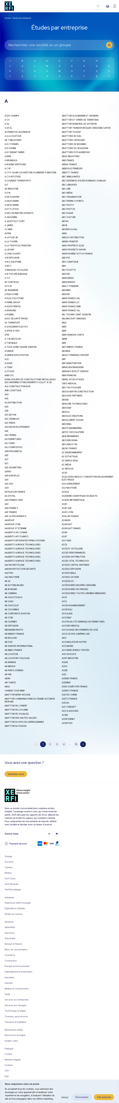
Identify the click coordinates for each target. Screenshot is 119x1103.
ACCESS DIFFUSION (71, 569)
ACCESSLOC (68, 581)
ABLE (64, 322)
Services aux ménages (16, 1005)
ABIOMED (66, 290)
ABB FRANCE (68, 160)
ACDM (65, 662)
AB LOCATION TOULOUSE (17, 658)
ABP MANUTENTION (71, 363)
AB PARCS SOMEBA (14, 670)
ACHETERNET (68, 719)
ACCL (64, 601)
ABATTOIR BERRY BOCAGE (17, 694)
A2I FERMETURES (13, 439)
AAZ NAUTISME (12, 577)
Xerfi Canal (10, 878)
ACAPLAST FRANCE (71, 528)
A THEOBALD (11, 343)
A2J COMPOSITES (13, 447)
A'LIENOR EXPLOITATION (16, 355)
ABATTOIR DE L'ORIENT (16, 705)
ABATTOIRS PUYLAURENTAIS (76, 152)
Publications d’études (15, 908)
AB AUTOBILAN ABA (14, 585)
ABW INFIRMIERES (70, 436)
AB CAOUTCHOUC (13, 597)
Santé (7, 994)
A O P (7, 278)
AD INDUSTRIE (11, 188)
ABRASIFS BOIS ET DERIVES (75, 371)
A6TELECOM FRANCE (15, 492)
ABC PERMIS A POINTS (73, 201)
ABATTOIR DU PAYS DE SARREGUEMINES (24, 722)
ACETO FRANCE (69, 698)
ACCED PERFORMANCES (73, 552)
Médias (8, 873)
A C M (7, 168)
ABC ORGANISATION (71, 197)
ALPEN (8, 233)
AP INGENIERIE (11, 290)
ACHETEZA (67, 723)
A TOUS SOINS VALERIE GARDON (20, 347)
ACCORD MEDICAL (71, 625)
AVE (6, 398)
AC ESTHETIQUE (70, 456)
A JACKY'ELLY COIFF (15, 221)
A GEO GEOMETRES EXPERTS (19, 213)
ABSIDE (65, 399)
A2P (6, 455)
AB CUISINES (11, 621)
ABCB (64, 225)
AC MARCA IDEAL (70, 460)
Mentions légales (13, 1059)
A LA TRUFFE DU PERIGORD (18, 245)
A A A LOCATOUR (13, 136)
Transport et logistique (15, 1022)
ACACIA (65, 492)
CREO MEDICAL (69, 383)
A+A (7, 359)
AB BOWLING (11, 589)
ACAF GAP (67, 508)
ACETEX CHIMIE (69, 694)
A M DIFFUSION (12, 257)
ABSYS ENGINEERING (72, 428)
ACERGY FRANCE (70, 690)
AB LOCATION (11, 654)
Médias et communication (16, 988)
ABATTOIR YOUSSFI (71, 132)
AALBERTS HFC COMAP (16, 532)
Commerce (10, 955)
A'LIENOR (9, 351)
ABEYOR (66, 257)
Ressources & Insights (15, 1035)
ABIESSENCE (68, 278)
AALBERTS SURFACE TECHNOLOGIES (22, 544)
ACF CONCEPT (69, 707)
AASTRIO (9, 573)
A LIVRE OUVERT (13, 253)
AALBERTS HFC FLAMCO (16, 536)
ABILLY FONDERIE (70, 286)
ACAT (64, 536)
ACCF (64, 597)
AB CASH (9, 601)
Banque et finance (13, 944)
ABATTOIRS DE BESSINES (74, 144)
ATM (7, 335)
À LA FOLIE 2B (11, 237)
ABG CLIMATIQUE (70, 262)
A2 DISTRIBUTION (13, 402)
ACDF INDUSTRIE (70, 658)
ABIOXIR (66, 294)
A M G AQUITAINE (13, 262)
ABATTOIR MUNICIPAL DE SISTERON (79, 124)
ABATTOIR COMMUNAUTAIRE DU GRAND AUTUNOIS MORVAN (30, 700)
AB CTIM (9, 617)
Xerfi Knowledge (13, 889)
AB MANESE (10, 662)
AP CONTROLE (12, 282)
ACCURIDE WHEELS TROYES (75, 650)
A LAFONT (10, 249)
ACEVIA (65, 703)
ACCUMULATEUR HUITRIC (74, 642)
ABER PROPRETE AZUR (73, 245)
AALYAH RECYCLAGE (14, 565)
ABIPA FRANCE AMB (71, 306)
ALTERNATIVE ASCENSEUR (17, 132)
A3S (6, 479)
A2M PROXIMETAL (13, 451)
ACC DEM (66, 540)
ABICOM (66, 274)
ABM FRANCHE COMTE (73, 335)
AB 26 (7, 581)
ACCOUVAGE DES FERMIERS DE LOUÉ (80, 630)
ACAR (64, 532)
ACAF (64, 504)
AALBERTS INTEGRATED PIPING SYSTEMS (25, 540)
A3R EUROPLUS (12, 475)
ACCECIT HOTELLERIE (72, 548)
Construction (11, 960)
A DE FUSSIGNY (12, 197)
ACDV (64, 666)
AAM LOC (9, 375)
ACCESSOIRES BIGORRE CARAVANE (79, 585)
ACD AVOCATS (69, 654)
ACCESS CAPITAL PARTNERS (76, 565)
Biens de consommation (16, 949)
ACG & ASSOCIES (70, 711)
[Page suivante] (83, 744)
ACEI (64, 674)
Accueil (8, 18)
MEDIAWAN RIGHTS (14, 630)
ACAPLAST (67, 524)
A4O (7, 488)
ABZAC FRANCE (69, 448)
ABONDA (66, 351)
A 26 (7, 124)
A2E (6, 431)
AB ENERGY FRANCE (14, 634)
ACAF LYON (67, 512)
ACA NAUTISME (69, 488)
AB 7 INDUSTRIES (13, 140)
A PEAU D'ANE (11, 294)
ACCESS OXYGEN (70, 577)
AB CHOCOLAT (12, 605)
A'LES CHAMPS (12, 115)
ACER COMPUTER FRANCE (75, 686)
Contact (8, 1054)
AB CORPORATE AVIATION (17, 613)
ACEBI (64, 670)
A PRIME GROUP (12, 302)
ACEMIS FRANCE (70, 678)
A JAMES (9, 225)
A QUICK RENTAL (13, 306)
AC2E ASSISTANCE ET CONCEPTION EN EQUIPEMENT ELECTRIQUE (88, 478)
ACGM (65, 715)
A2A (6, 406)
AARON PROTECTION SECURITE (20, 569)
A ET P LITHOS (12, 209)
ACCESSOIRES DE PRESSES (75, 589)
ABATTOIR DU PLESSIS (16, 726)
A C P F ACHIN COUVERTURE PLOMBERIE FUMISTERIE (30, 172)
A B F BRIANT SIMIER (14, 152)
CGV (7, 1070)
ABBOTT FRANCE (70, 172)
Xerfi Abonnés (11, 884)
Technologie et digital (15, 1011)
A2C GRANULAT (12, 419)
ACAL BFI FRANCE (70, 516)
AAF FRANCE (11, 512)
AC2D (64, 472)
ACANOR (66, 520)
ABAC (7, 686)
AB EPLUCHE (11, 638)
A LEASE (8, 363)
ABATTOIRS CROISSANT (73, 140)
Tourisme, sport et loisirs (16, 1016)
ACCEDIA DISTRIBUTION (73, 556)
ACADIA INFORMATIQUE (73, 500)
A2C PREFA (10, 423)
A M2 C (8, 266)
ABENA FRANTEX (70, 241)
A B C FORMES (12, 144)
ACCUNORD (67, 646)
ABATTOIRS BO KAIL (71, 136)
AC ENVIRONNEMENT (72, 452)
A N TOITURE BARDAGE (16, 274)
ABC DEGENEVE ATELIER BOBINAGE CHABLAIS (84, 180)
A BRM (8, 156)
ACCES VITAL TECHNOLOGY (75, 561)
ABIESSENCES (68, 282)
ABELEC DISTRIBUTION (73, 237)
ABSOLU (66, 412)
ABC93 (65, 221)
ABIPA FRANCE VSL (71, 310)
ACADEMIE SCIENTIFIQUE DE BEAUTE (80, 496)
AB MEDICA (10, 666)
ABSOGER (66, 408)
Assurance (10, 933)
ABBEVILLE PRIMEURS (72, 168)
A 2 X (7, 120)
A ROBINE (9, 314)
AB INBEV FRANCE (13, 650)
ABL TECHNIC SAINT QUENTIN (76, 314)
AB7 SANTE (10, 682)
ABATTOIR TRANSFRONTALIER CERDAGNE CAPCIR (86, 128)
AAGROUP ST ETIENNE (16, 528)
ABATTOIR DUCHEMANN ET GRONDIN (80, 115)
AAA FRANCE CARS (14, 500)
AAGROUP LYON (12, 524)
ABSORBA (66, 424)
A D (6, 184)
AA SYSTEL (10, 496)
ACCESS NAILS (69, 573)
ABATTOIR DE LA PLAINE (16, 709)
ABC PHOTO (68, 205)
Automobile (10, 938)
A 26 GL (8, 128)
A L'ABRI (8, 229)
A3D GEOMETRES (13, 467)
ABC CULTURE (69, 217)
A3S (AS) (9, 483)
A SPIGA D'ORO (12, 330)
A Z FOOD (9, 371)
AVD (7, 394)
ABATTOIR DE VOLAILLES (17, 714)
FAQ (7, 1076)
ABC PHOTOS (68, 209)
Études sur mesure (13, 914)
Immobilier (9, 977)
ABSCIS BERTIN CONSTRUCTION (78, 391)
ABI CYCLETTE (69, 270)
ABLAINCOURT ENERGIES (74, 318)
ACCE (64, 544)
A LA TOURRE (11, 241)
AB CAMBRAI (11, 593)
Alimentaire (10, 927)
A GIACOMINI (11, 217)
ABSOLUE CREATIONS (72, 416)
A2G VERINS (10, 435)
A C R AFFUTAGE (13, 176)
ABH (64, 266)
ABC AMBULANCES (71, 176)
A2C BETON (10, 414)
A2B (6, 410)
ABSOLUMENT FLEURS (73, 420)
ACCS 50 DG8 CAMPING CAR (76, 634)
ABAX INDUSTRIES (71, 156)
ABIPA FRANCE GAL (71, 298)
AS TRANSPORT (12, 322)
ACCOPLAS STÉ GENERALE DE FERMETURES (83, 621)
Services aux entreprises (16, 999)
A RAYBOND (10, 310)
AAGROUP (9, 520)
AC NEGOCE (67, 468)
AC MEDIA (66, 464)
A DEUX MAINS (12, 201)
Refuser (65, 1097)
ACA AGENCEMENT (71, 483)
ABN (64, 343)
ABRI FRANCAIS (69, 375)
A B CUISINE (10, 148)
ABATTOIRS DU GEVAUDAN (75, 148)
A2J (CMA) (10, 443)
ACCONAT (67, 617)
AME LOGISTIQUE (13, 390)
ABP (64, 359)
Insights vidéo (11, 1041)
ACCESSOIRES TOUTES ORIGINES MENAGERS (84, 593)
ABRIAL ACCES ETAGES (73, 379)
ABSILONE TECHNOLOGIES (75, 403)
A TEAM (8, 367)
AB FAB (8, 674)
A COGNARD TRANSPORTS (18, 180)
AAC (7, 504)
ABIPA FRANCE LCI (70, 302)
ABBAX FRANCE (69, 164)
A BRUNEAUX (11, 160)
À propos (9, 861)
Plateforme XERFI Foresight (16, 903)
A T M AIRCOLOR (13, 339)
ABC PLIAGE (67, 213)
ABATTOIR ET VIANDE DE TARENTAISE (80, 120)
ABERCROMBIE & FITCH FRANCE (77, 253)
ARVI (64, 638)
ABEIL (64, 233)
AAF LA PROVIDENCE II (15, 516)
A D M (7, 193)
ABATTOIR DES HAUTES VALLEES (21, 718)
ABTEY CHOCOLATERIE (73, 432)
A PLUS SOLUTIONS (14, 298)
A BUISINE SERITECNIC (15, 164)
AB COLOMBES (12, 609)
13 (76, 744)
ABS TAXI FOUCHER (71, 387)
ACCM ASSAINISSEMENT (73, 605)
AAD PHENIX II (11, 508)
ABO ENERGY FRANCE (72, 347)
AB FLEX (9, 642)
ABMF (64, 339)
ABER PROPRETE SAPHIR (74, 249)
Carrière (8, 867)
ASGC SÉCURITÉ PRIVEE (16, 318)
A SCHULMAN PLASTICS (16, 326)
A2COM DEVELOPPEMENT (17, 427)
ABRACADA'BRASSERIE (73, 367)
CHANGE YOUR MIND (15, 690)
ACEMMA (66, 682)
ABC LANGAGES (69, 184)
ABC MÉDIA (67, 193)
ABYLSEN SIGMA (69, 440)
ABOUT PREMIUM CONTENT (75, 355)
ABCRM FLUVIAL (69, 229)
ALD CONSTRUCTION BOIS (18, 386)
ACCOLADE (67, 613)
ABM (64, 326)
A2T (7, 459)
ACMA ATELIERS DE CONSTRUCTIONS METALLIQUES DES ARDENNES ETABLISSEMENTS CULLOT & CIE (30, 381)
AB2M (7, 678)
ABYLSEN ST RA (69, 444)
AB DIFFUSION (11, 625)
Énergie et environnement (16, 966)
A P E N (8, 286)
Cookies (9, 1065)
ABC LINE (66, 188)
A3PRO (8, 471)
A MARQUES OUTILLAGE (16, 270)
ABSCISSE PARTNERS (72, 395)
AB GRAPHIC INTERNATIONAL (19, 646)
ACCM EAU (67, 609)
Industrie (9, 983)
